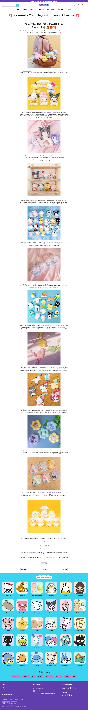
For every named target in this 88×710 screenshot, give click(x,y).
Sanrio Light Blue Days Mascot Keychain (52, 242)
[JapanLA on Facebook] (63, 695)
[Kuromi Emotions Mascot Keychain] (44, 136)
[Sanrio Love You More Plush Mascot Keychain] (44, 223)
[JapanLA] (44, 5)
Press (3, 691)
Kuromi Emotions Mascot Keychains (51, 112)
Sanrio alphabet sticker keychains (59, 450)
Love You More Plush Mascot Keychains (58, 199)
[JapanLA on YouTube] (71, 695)
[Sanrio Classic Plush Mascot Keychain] (44, 306)
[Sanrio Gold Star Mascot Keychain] (44, 516)
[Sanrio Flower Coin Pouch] (44, 431)
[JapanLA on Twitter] (65, 695)
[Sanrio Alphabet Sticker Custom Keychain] (44, 473)
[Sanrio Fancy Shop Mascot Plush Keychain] (44, 93)
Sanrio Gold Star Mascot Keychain (49, 492)
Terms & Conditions (6, 701)
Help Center (4, 687)
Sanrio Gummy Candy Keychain (47, 325)
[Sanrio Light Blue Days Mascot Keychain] (44, 264)
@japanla (46, 541)
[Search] (17, 5)
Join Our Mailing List (7, 694)
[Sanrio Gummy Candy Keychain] (44, 348)
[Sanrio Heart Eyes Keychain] (44, 389)
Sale (28, 557)
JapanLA (11, 699)
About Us (4, 689)
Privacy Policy (14, 701)
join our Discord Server (32, 552)
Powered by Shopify (19, 699)
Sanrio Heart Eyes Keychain (58, 367)
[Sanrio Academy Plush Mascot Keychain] (44, 179)
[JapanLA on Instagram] (67, 695)
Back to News (44, 569)
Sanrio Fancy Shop (27, 71)
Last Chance (48, 557)
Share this (44, 563)
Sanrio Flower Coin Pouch (47, 409)
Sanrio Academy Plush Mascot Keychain (52, 155)
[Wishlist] (78, 5)
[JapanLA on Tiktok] (69, 695)
